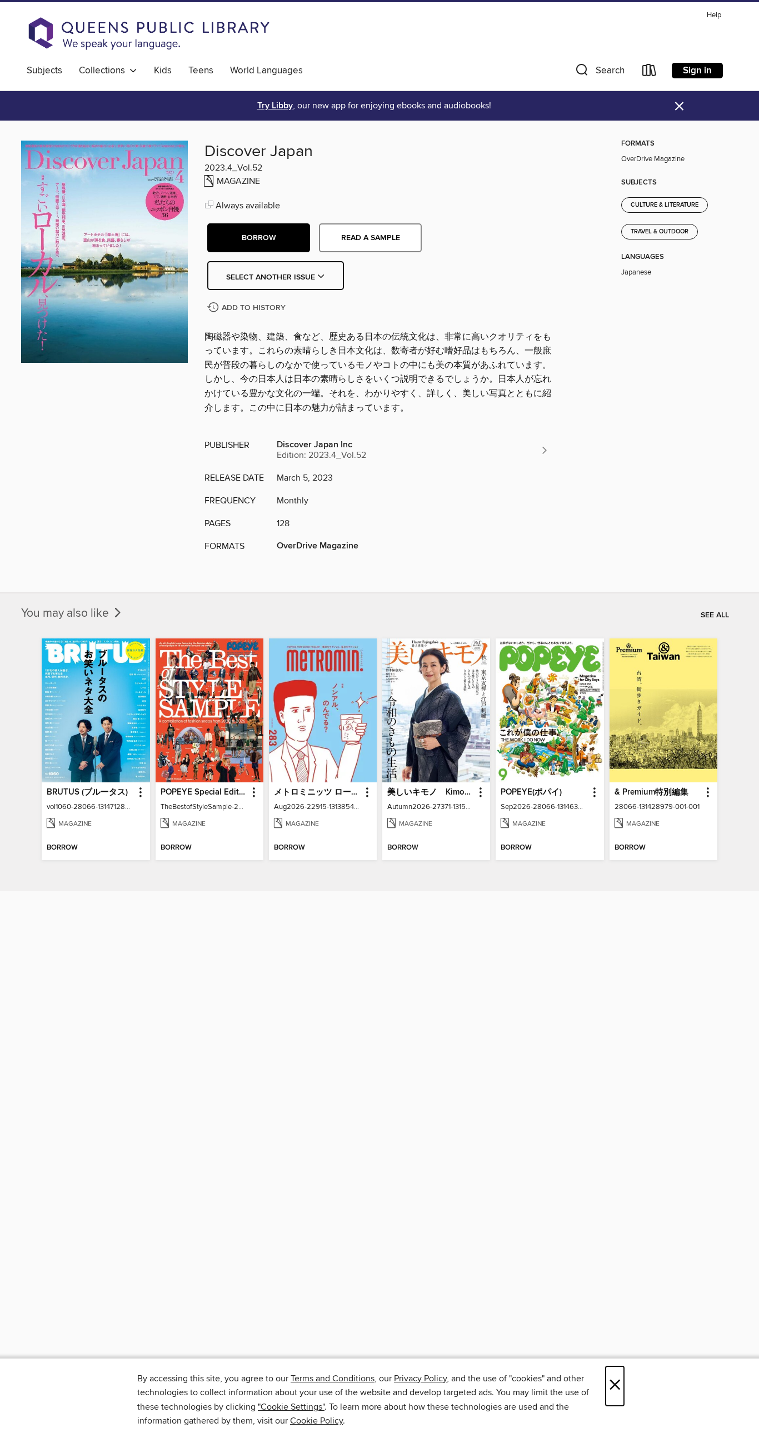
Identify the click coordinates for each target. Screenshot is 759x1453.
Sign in (697, 70)
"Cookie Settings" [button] (291, 1406)
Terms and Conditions (332, 1378)
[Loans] (649, 72)
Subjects (44, 70)
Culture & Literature (664, 205)
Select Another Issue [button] (271, 277)
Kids (163, 70)
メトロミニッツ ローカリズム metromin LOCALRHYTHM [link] (317, 792)
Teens (200, 70)
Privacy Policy (420, 1378)
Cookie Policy (316, 1420)
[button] (599, 72)
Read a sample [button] (370, 238)
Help (714, 15)
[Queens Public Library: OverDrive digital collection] (148, 33)
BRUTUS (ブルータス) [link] (87, 792)
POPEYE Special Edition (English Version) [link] (204, 792)
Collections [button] (104, 70)
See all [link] (715, 615)
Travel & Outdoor (659, 232)
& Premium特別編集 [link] (651, 792)
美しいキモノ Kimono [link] (431, 792)
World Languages (266, 70)
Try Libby (275, 106)
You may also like (66, 613)
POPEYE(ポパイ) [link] (531, 792)
